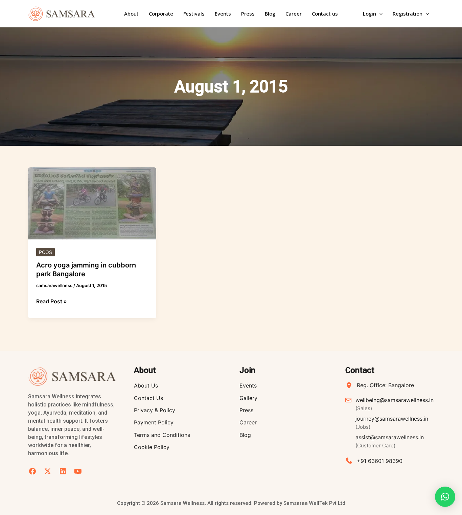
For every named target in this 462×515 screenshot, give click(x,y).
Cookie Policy (151, 447)
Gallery (248, 398)
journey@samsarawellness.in (391, 422)
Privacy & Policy (154, 410)
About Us (146, 385)
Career (293, 13)
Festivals (194, 13)
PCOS (45, 252)
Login (369, 13)
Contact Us (148, 398)
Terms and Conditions (162, 434)
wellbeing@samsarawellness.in (394, 404)
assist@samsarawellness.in (389, 441)
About (131, 13)
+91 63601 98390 (379, 461)
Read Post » (51, 301)
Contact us (325, 13)
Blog (270, 13)
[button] (379, 13)
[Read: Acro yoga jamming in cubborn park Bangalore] (92, 203)
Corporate (161, 13)
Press (248, 13)
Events (223, 13)
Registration (407, 13)
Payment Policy (154, 422)
